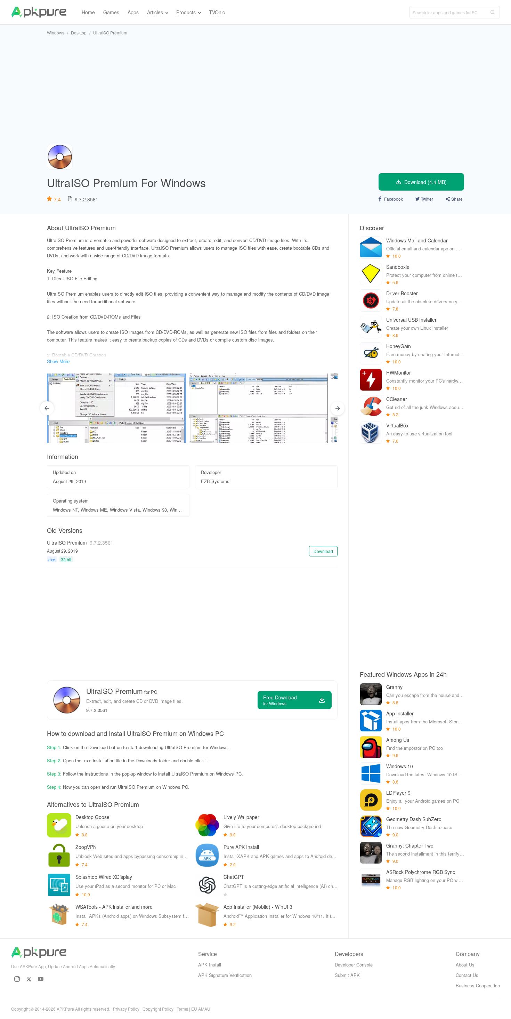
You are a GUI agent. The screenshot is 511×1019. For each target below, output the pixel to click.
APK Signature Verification (225, 975)
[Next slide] (337, 408)
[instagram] (17, 979)
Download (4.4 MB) (425, 181)
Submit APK (347, 975)
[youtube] (41, 979)
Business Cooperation (478, 985)
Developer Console (354, 964)
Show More (58, 361)
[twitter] (29, 979)
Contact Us (467, 975)
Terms (182, 1009)
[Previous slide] (47, 408)
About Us (465, 964)
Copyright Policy (158, 1009)
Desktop (79, 32)
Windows (55, 32)
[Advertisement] (255, 89)
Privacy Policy (126, 1009)
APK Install (209, 964)
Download (323, 551)
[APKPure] (38, 12)
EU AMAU (200, 1009)
